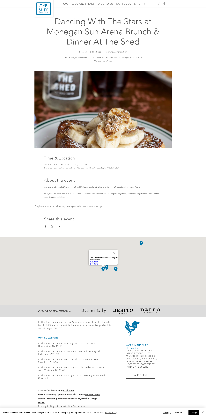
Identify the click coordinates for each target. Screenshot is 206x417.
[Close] (202, 412)
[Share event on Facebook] (45, 226)
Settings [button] (167, 412)
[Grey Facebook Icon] (164, 3)
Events (41, 402)
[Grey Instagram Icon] (158, 3)
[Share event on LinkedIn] (59, 226)
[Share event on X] (52, 226)
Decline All (179, 412)
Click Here (68, 390)
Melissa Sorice (92, 394)
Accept (194, 412)
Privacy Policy (111, 412)
